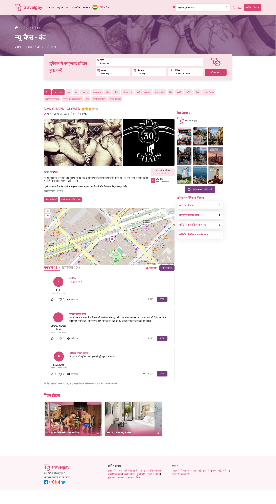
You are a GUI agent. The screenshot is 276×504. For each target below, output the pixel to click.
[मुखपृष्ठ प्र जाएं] (29, 7)
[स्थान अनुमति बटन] (174, 7)
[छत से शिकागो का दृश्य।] (200, 156)
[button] (112, 239)
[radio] (83, 109)
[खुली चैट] (240, 7)
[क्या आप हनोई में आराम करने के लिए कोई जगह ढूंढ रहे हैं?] (215, 175)
